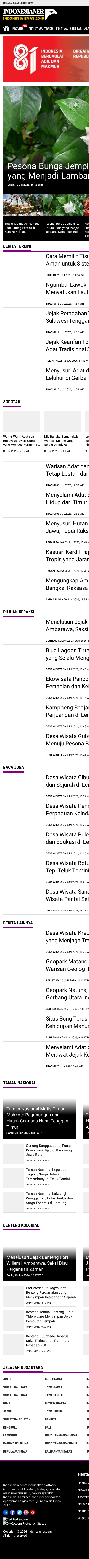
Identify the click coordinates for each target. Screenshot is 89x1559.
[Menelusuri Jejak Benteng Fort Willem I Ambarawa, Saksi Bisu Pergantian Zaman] (22, 630)
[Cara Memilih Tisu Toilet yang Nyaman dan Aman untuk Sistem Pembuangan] (22, 265)
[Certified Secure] (15, 1519)
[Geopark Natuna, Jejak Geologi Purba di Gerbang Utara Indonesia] (22, 998)
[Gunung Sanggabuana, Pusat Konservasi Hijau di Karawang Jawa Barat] (13, 1154)
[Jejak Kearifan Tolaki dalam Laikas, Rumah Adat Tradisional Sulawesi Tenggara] (22, 350)
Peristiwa (36, 28)
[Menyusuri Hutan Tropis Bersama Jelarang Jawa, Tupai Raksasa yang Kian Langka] (22, 532)
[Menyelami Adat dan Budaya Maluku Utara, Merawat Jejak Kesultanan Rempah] (22, 1056)
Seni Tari (76, 28)
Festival (62, 28)
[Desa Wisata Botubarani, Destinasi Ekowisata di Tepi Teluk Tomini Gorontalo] (22, 871)
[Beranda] (30, 14)
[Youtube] (33, 1512)
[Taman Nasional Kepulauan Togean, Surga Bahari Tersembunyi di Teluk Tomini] (13, 1178)
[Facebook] (13, 1512)
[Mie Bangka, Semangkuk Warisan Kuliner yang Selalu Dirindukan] (62, 421)
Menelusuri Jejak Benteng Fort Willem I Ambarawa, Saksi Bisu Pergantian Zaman (37, 1263)
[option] (23, 216)
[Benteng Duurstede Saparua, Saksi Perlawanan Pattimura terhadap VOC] (13, 1344)
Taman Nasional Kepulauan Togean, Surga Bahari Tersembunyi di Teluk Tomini (48, 1174)
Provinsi (18, 28)
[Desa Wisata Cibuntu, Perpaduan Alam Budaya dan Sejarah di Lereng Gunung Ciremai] (22, 786)
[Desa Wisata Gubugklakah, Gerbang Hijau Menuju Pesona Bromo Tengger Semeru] (22, 745)
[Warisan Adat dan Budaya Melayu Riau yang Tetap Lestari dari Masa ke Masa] (22, 475)
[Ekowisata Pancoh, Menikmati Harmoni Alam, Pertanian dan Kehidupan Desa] (22, 687)
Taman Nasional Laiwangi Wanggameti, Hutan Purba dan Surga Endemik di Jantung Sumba (49, 1200)
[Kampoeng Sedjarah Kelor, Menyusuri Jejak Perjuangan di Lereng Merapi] (22, 716)
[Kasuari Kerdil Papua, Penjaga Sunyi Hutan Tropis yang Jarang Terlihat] (22, 560)
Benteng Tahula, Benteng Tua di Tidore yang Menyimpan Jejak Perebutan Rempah (50, 1316)
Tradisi (49, 28)
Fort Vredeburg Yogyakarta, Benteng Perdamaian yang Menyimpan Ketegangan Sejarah (51, 1292)
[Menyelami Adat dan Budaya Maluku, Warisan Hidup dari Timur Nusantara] (22, 503)
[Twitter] (20, 1512)
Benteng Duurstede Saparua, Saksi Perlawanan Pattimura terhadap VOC (47, 1340)
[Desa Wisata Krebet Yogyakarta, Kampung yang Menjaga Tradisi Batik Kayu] (22, 941)
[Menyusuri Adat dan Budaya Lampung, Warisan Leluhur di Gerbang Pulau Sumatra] (22, 379)
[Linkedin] (6, 1512)
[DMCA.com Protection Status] (24, 1523)
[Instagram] (26, 1512)
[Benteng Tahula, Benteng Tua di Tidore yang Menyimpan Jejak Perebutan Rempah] (13, 1320)
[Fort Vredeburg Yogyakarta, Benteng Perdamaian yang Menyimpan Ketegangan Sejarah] (13, 1296)
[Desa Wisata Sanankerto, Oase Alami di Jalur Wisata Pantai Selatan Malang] (22, 900)
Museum (83, 1518)
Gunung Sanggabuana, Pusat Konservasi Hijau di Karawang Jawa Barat (49, 1150)
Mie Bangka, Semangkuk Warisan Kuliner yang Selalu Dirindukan (61, 440)
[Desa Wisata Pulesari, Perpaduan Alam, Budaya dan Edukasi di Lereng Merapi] (22, 843)
